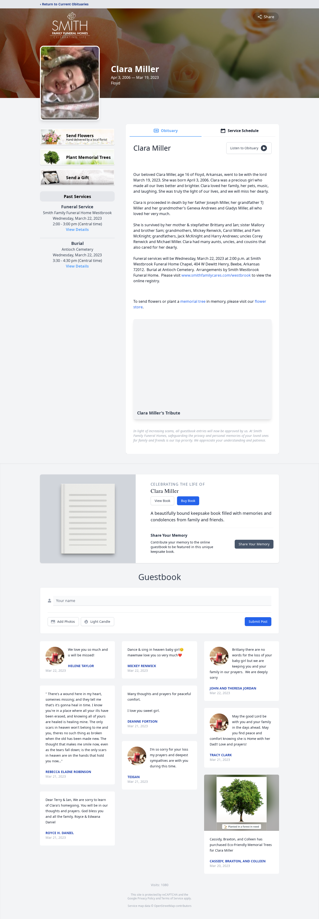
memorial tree (193, 301)
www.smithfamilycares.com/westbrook (216, 275)
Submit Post (258, 621)
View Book (162, 500)
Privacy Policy (146, 898)
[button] (241, 803)
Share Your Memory (254, 544)
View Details (77, 229)
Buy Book (188, 500)
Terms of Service (172, 898)
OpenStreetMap (164, 906)
